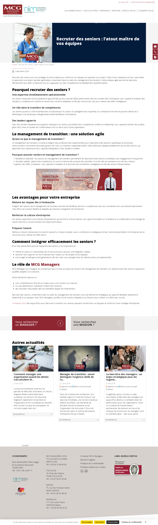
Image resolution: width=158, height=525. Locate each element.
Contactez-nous (19, 303)
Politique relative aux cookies (93, 467)
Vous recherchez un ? (26, 323)
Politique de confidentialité (92, 463)
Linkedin (82, 471)
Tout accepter (87, 522)
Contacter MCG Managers (91, 456)
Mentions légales (87, 459)
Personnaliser (112, 522)
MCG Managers (45, 264)
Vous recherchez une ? (84, 323)
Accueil (14, 65)
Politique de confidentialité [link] (131, 522)
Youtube (86, 471)
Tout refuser (99, 522)
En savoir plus (19, 414)
